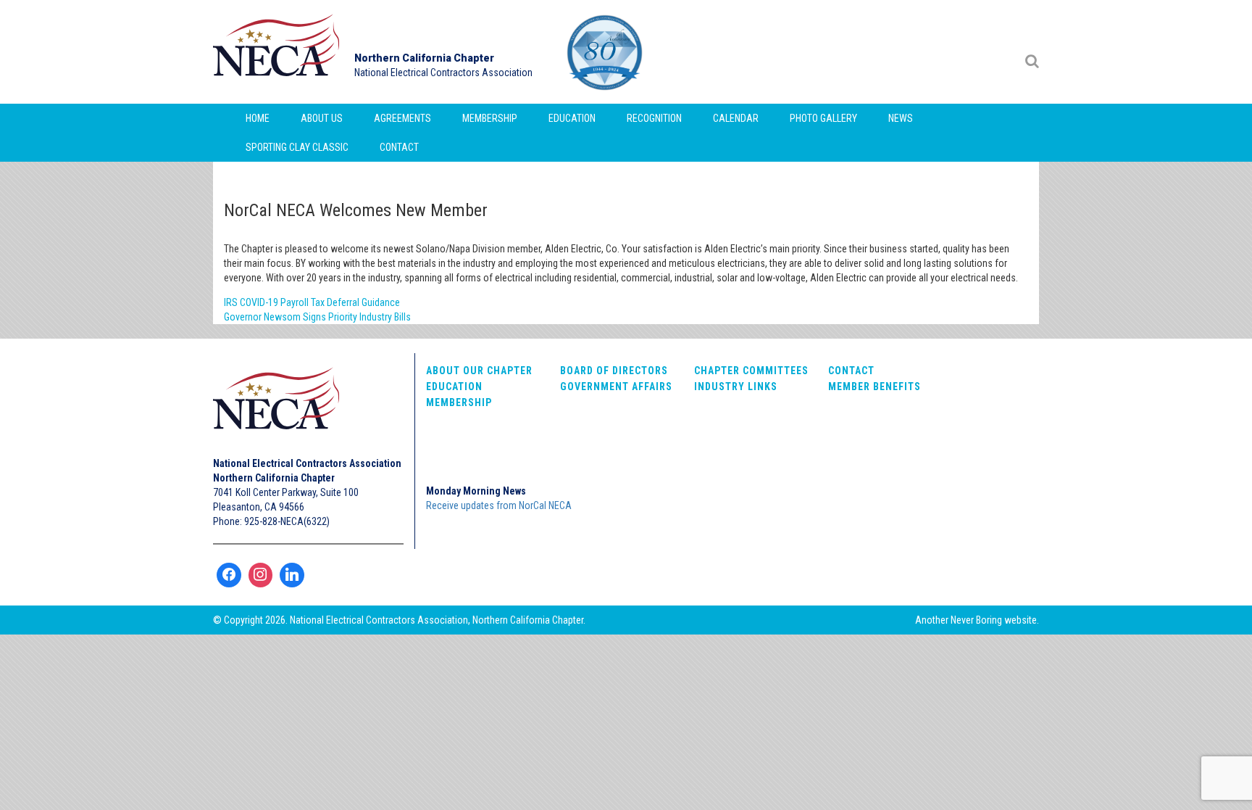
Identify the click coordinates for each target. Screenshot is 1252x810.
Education (572, 118)
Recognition (654, 118)
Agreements (402, 118)
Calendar (736, 118)
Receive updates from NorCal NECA (499, 505)
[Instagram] (261, 575)
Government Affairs (616, 386)
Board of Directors (614, 370)
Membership (489, 118)
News (900, 118)
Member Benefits (874, 386)
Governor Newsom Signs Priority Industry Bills (317, 317)
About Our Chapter (479, 370)
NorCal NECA (278, 52)
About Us (322, 118)
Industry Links (735, 386)
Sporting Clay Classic (297, 147)
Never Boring (976, 620)
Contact (399, 147)
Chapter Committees (751, 370)
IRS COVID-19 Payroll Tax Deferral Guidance (312, 302)
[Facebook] (229, 575)
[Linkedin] (292, 575)
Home (258, 118)
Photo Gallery (823, 118)
